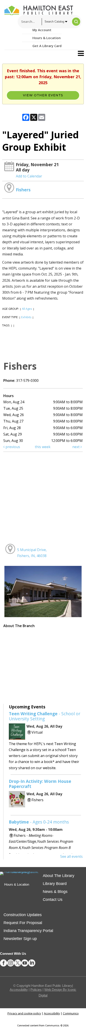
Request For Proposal (23, 923)
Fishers (23, 189)
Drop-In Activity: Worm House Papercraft (40, 783)
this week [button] (42, 446)
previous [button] (12, 446)
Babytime (39, 822)
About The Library (58, 875)
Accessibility (19, 989)
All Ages (27, 309)
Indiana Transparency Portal (28, 930)
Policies (36, 989)
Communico (71, 1013)
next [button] (76, 446)
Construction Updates (23, 915)
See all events (71, 856)
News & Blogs (55, 891)
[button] (81, 53)
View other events (43, 95)
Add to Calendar (29, 176)
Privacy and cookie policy (24, 1013)
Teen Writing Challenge (44, 716)
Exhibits (26, 317)
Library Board (55, 883)
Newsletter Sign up (20, 938)
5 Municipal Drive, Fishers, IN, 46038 (32, 552)
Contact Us (52, 899)
